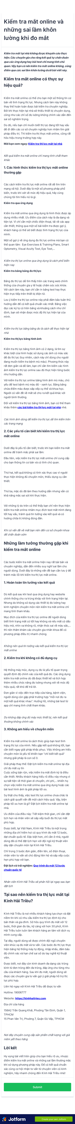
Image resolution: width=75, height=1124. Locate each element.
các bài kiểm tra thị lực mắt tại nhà (39, 407)
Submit (37, 1087)
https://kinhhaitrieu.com (30, 998)
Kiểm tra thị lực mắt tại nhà (45, 143)
